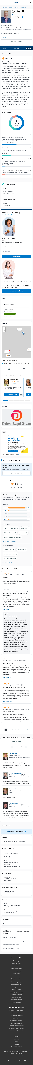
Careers (16, 1041)
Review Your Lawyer (16, 963)
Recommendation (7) (10, 554)
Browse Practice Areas (16, 968)
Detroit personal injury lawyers (11, 948)
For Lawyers (17, 973)
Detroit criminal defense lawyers (11, 944)
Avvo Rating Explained (16, 1046)
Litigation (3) (23, 533)
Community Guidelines (16, 1053)
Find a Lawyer (16, 961)
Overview (4, 48)
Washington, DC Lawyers (16, 992)
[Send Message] (9, 369)
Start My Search (16, 256)
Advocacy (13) (21, 549)
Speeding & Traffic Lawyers (16, 1030)
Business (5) (25, 528)
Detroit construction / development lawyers (14, 941)
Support (16, 1044)
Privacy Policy (15, 1051)
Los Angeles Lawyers (16, 984)
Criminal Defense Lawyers (16, 1015)
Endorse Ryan (16, 741)
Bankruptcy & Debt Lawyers (16, 1010)
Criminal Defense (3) (10, 533)
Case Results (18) (9, 549)
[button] (23, 333)
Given (24, 747)
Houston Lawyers (16, 989)
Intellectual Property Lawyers (16, 1028)
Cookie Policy (24, 1051)
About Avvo (16, 1039)
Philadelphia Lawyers (16, 994)
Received (9, 747)
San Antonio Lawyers (16, 999)
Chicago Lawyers (16, 987)
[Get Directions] (24, 369)
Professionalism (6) (10, 558)
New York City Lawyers (16, 982)
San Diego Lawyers (16, 1002)
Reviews (16, 48)
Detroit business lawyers (9, 937)
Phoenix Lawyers (16, 997)
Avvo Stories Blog (16, 971)
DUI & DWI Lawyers (16, 1018)
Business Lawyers (16, 1013)
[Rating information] (22, 17)
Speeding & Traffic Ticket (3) (12, 537)
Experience (29, 48)
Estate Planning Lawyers (16, 1020)
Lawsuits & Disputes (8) (11, 528)
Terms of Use (7, 1051)
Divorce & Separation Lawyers (16, 1025)
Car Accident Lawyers (16, 1023)
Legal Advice (16, 966)
